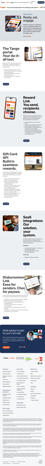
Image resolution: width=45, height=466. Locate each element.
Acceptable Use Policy (7, 463)
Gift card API (5, 379)
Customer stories (34, 371)
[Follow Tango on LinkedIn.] (39, 363)
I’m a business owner (21, 380)
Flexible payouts (6, 402)
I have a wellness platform (22, 376)
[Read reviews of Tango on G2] (38, 358)
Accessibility (33, 395)
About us (32, 389)
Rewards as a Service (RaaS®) (7, 376)
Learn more (6, 84)
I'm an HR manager (21, 371)
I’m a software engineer (22, 394)
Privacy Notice (13, 461)
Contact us (33, 398)
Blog (31, 373)
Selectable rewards (7, 397)
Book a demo (41, 2)
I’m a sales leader (20, 392)
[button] (12, 2)
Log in (32, 382)
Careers (32, 391)
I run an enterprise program (22, 378)
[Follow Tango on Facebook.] (41, 363)
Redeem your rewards (35, 378)
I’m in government (20, 399)
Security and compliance (8, 413)
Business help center (21, 405)
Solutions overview (7, 371)
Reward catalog (6, 404)
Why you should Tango (7, 410)
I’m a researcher (20, 373)
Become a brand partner (36, 393)
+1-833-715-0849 (34, 400)
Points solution (6, 384)
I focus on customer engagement (21, 389)
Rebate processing (7, 386)
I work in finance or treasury (21, 383)
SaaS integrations (6, 381)
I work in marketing (21, 386)
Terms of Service (6, 461)
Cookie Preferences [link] (15, 463)
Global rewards (6, 400)
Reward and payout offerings (7, 395)
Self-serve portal (6, 373)
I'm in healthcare (20, 396)
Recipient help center (21, 407)
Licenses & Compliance (21, 461)
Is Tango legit (33, 380)
